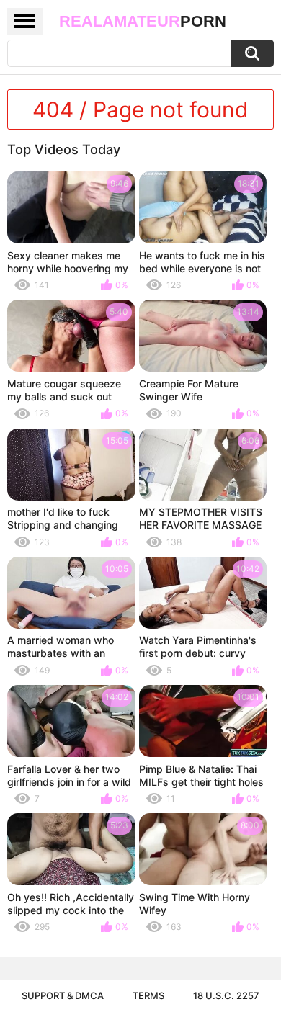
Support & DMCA (63, 995)
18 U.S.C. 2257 (226, 995)
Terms (148, 995)
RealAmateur (142, 21)
